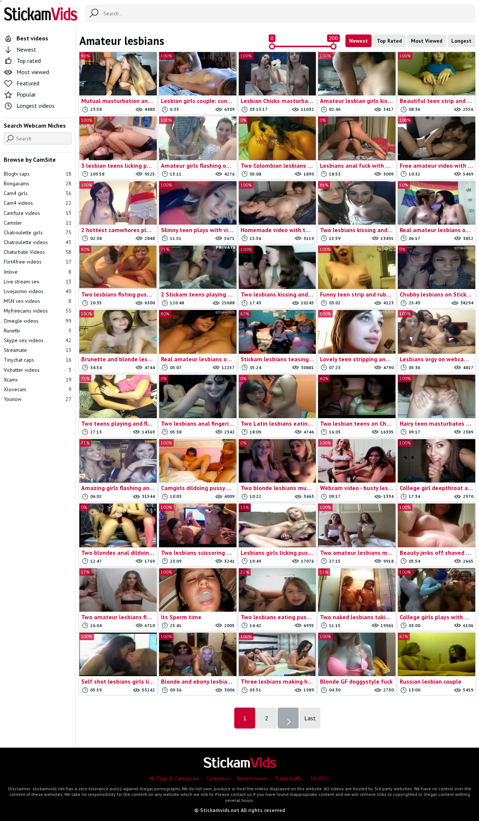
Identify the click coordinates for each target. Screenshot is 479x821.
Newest (358, 40)
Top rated (28, 60)
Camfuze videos (37, 213)
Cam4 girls (37, 193)
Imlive (37, 271)
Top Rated (389, 40)
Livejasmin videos (37, 291)
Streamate (37, 350)
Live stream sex (37, 281)
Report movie (252, 778)
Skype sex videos (37, 340)
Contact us (218, 778)
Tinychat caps (37, 359)
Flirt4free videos (37, 261)
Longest (461, 40)
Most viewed (32, 72)
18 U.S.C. (320, 778)
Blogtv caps (37, 173)
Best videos (32, 38)
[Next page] (288, 718)
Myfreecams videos (37, 310)
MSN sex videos (37, 301)
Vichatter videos (37, 370)
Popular (26, 94)
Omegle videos (37, 320)
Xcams (37, 379)
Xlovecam (37, 389)
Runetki (37, 330)
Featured (27, 83)
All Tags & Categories (174, 778)
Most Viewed (426, 40)
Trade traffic (289, 778)
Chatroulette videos (37, 242)
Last (310, 718)
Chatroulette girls (37, 232)
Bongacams (37, 183)
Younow (37, 399)
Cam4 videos (37, 203)
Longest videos (35, 105)
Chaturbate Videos (37, 252)
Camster (37, 222)
